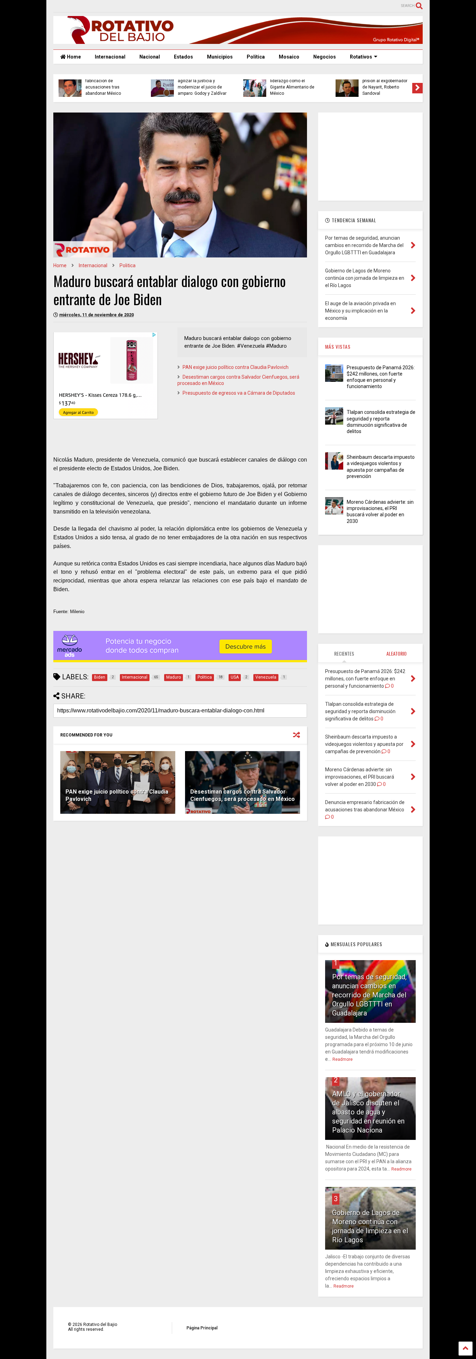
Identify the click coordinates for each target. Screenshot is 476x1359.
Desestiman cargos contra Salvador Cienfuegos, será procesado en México (242, 795)
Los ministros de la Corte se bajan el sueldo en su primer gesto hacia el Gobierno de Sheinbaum (319, 84)
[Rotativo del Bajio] (238, 41)
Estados (183, 57)
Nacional (149, 57)
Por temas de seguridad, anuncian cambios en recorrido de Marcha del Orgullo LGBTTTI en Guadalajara (369, 995)
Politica (128, 265)
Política (256, 57)
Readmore (342, 1059)
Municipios (220, 57)
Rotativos (361, 57)
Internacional (110, 57)
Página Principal (201, 1328)
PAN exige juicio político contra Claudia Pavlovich (236, 367)
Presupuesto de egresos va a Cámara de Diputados (239, 393)
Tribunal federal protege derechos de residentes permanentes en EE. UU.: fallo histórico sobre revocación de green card (412, 80)
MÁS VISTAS (338, 346)
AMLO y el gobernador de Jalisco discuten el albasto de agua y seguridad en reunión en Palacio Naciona (368, 1112)
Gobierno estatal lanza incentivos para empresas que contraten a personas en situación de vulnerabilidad (226, 80)
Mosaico (289, 57)
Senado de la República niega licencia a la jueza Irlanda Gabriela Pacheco (134, 87)
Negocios (324, 57)
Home (73, 57)
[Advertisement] (370, 156)
